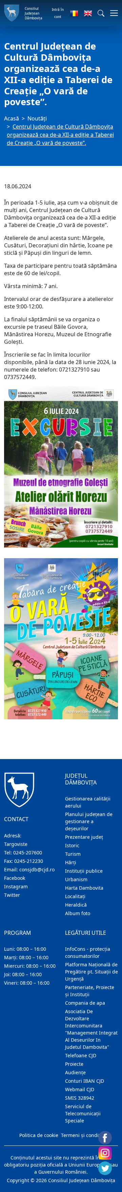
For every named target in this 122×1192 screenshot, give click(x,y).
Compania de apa (85, 1003)
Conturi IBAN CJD (84, 1081)
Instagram (16, 886)
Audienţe (75, 1072)
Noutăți (37, 118)
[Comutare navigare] (112, 13)
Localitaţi (75, 896)
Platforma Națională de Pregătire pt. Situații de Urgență (91, 971)
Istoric (72, 845)
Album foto (77, 913)
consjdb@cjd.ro (37, 869)
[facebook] (105, 1137)
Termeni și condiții (82, 1135)
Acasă (11, 118)
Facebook (14, 878)
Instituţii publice (84, 871)
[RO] (74, 13)
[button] (101, 13)
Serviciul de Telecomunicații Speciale (83, 1113)
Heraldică (76, 905)
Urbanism (76, 879)
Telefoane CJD (80, 1055)
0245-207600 (27, 852)
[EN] (88, 13)
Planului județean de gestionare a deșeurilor (89, 821)
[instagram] (105, 1153)
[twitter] (105, 1168)
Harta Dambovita (84, 888)
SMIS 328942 (79, 1098)
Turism (73, 854)
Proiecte (74, 1064)
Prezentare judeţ (84, 837)
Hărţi (70, 862)
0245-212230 (28, 861)
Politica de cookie (38, 1135)
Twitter (12, 895)
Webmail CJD (79, 1089)
